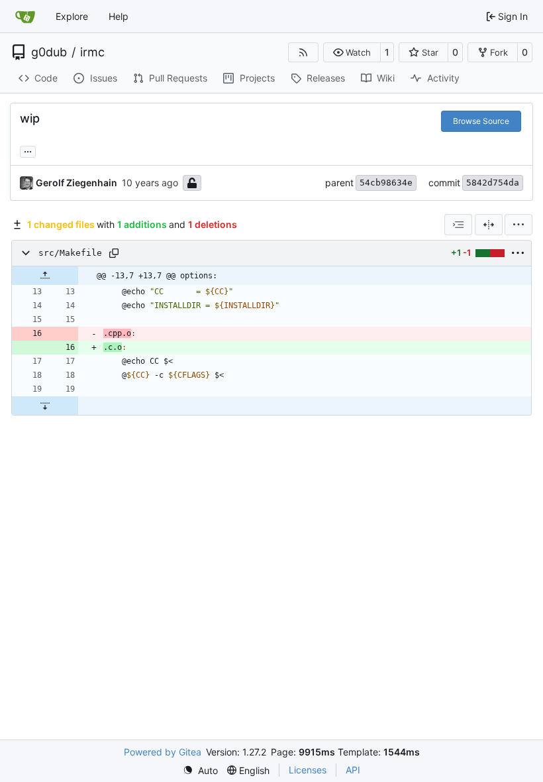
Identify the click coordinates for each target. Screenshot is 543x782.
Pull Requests (178, 78)
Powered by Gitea (162, 751)
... (28, 150)
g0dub (49, 52)
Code (46, 78)
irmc (92, 52)
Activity (443, 78)
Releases (326, 78)
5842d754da (492, 183)
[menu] (518, 224)
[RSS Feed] (303, 52)
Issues (103, 78)
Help (118, 16)
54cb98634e (386, 183)
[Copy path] (114, 253)
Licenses (307, 769)
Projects (257, 78)
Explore (72, 16)
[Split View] (489, 224)
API (353, 769)
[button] (352, 52)
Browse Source (481, 121)
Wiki (386, 78)
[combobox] (458, 224)
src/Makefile (70, 253)
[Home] (25, 16)
